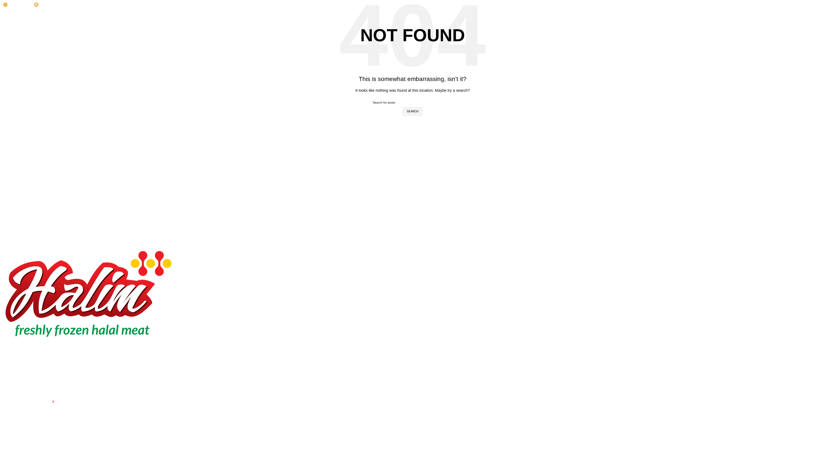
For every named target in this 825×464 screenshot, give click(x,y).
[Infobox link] (16, 5)
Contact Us (699, 301)
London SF (424, 268)
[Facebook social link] (796, 5)
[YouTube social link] (813, 5)
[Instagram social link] (808, 5)
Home (695, 261)
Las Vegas (424, 301)
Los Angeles (425, 285)
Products (697, 276)
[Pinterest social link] (819, 5)
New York (423, 261)
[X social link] (802, 5)
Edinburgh (424, 276)
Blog (694, 293)
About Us (698, 268)
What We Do (700, 285)
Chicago (422, 293)
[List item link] (103, 372)
